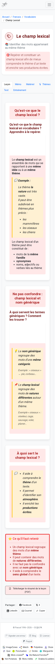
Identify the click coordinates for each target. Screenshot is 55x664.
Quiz (8, 651)
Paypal (29, 641)
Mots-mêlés (27, 659)
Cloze (50, 647)
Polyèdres (38, 647)
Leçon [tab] (7, 84)
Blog (34, 636)
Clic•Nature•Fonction (38, 655)
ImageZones (11, 647)
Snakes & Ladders (46, 659)
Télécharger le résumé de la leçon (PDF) (29, 590)
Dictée (35, 651)
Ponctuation (21, 651)
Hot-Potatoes (11, 659)
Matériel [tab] (30, 84)
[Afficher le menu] (49, 5)
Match (25, 647)
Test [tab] (6, 90)
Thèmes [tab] (46, 84)
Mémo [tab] (18, 84)
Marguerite (48, 651)
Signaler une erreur (17, 636)
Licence (46, 636)
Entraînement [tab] (19, 90)
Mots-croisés (17, 655)
